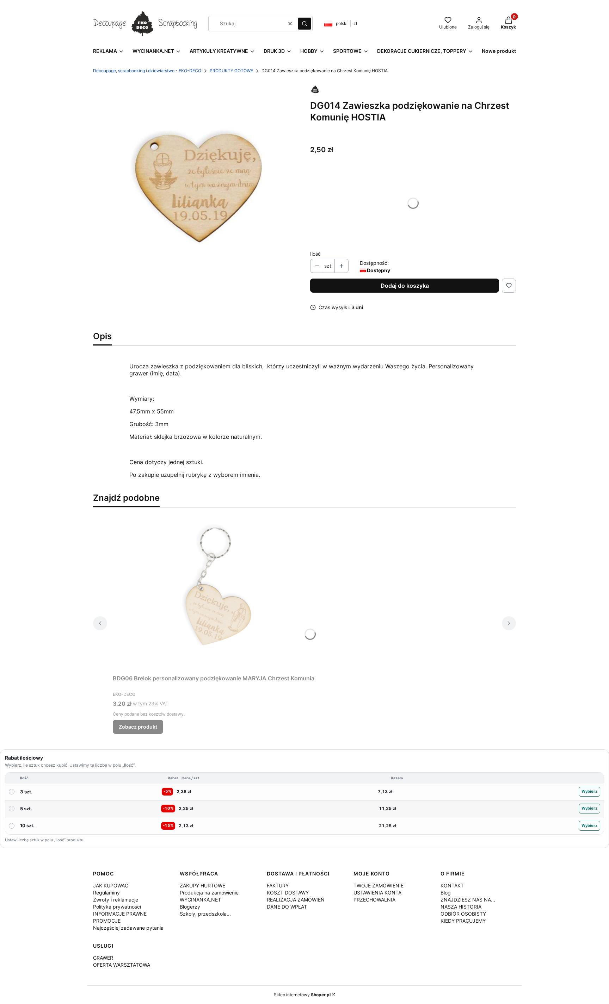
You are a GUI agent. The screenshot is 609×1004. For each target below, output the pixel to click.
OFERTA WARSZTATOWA (121, 965)
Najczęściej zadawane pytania (128, 928)
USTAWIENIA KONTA (377, 893)
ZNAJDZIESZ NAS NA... (468, 900)
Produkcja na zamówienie (209, 893)
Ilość (315, 254)
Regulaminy (106, 893)
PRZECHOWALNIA (374, 900)
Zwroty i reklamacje (115, 900)
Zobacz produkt (138, 727)
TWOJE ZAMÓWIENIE (378, 885)
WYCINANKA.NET (200, 900)
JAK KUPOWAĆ (110, 885)
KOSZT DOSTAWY (288, 893)
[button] (304, 24)
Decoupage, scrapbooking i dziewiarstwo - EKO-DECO (147, 70)
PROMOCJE (107, 921)
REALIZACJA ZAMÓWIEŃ (296, 900)
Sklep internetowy (302, 994)
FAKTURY (278, 885)
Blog (446, 893)
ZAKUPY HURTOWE (202, 885)
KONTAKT (452, 885)
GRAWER (103, 958)
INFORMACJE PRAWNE (120, 914)
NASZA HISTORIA (461, 907)
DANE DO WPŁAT (287, 907)
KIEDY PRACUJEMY (463, 921)
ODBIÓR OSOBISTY (463, 914)
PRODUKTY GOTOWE (231, 70)
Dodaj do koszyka (405, 285)
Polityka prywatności (117, 907)
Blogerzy (190, 907)
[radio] (304, 792)
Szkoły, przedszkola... (205, 914)
